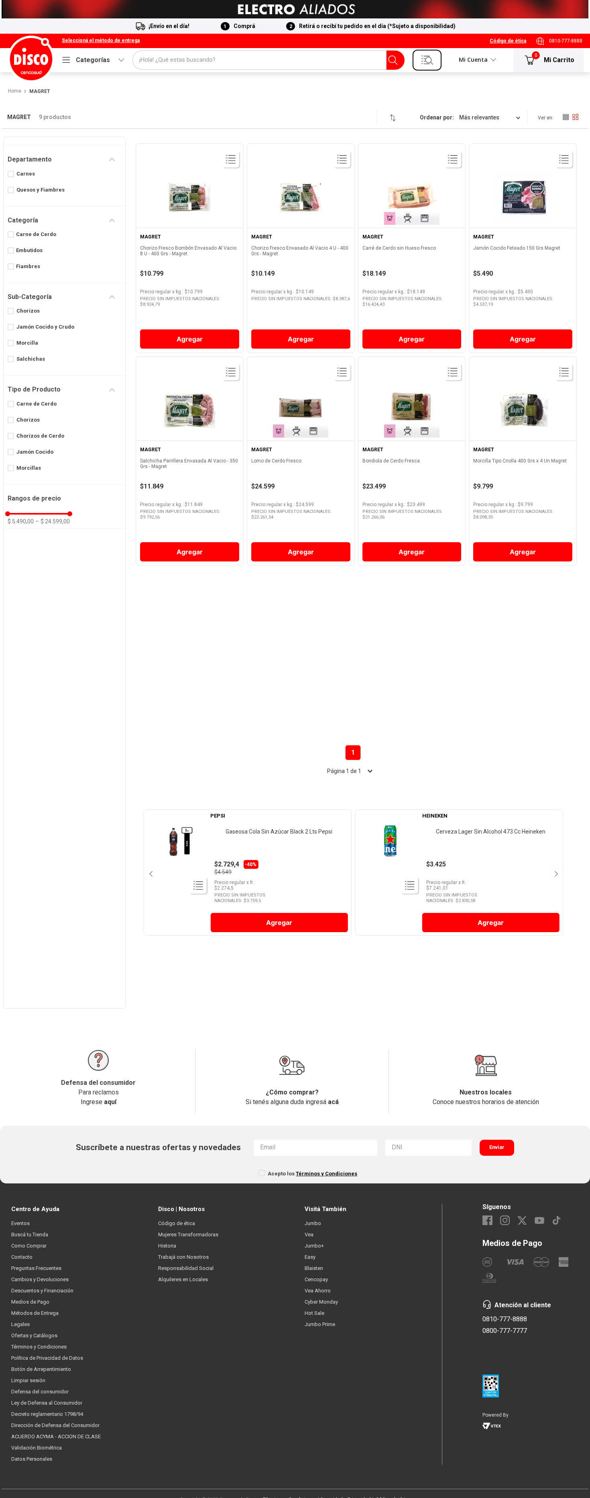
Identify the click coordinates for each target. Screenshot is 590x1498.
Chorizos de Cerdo (40, 436)
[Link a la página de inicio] (14, 91)
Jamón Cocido (34, 452)
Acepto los (312, 1174)
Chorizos (28, 311)
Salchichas (30, 359)
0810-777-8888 (565, 41)
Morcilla (27, 343)
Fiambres (28, 266)
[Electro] (295, 9)
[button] (101, 41)
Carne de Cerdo (36, 234)
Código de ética (508, 41)
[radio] (565, 117)
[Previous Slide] (150, 872)
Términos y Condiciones (326, 1174)
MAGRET (39, 91)
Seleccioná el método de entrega (101, 40)
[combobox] (268, 60)
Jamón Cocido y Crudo (45, 327)
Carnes (25, 174)
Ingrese (98, 1102)
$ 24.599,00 (52, 521)
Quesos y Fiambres (40, 190)
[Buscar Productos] (393, 60)
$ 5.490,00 (21, 521)
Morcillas (28, 468)
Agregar (279, 923)
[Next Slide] (555, 872)
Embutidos (29, 250)
